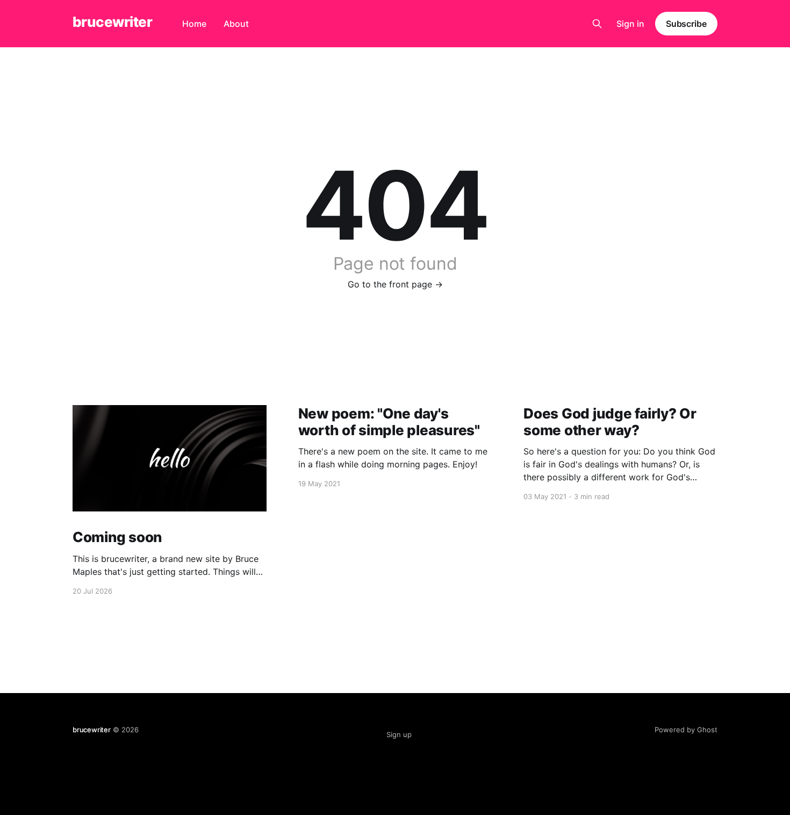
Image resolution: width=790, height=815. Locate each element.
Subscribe (686, 23)
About (236, 23)
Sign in (630, 23)
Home (194, 23)
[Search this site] (597, 23)
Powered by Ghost (686, 729)
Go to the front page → (395, 284)
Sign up (399, 734)
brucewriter (112, 22)
